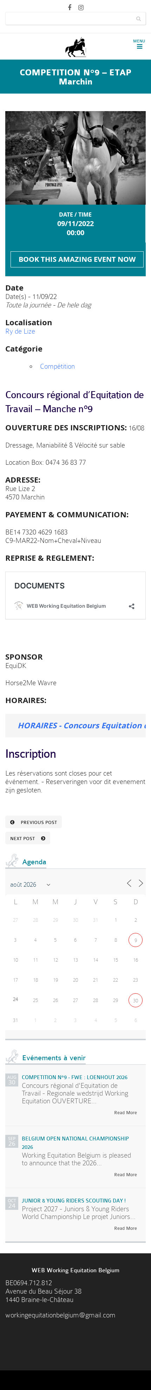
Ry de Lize (20, 331)
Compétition (57, 366)
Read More (125, 1112)
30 (135, 1000)
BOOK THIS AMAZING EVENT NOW (77, 259)
